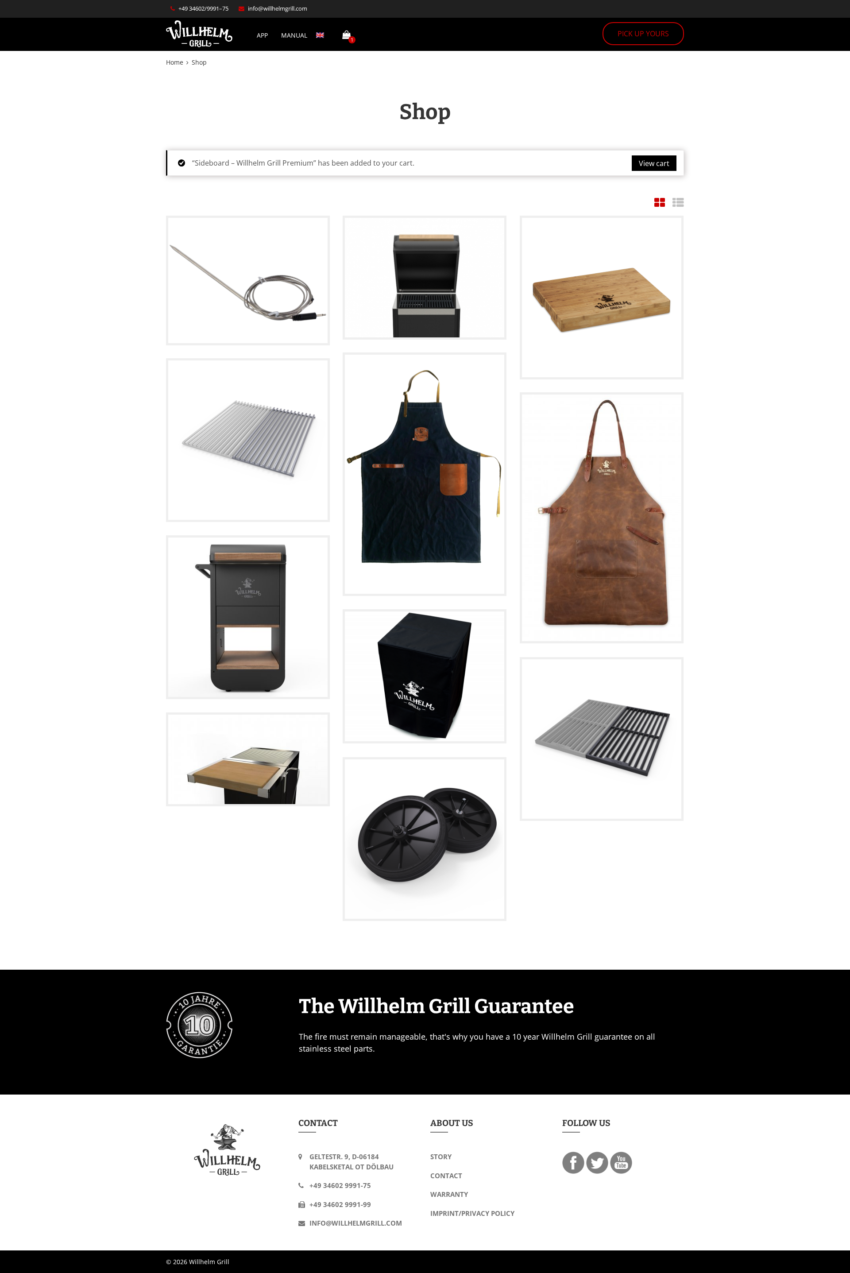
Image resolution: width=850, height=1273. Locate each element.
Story (441, 1156)
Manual (294, 35)
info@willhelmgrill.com (277, 8)
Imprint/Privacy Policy (472, 1213)
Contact (446, 1175)
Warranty (449, 1194)
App (262, 35)
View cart (654, 163)
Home (174, 62)
